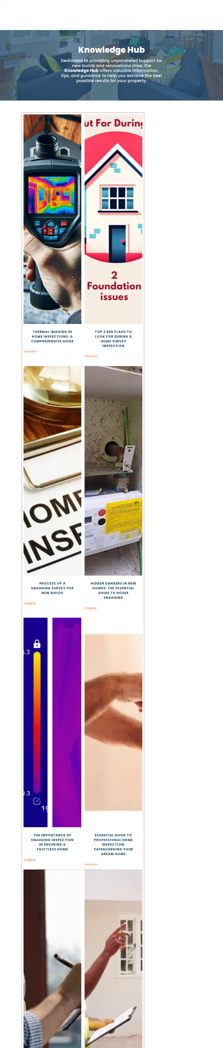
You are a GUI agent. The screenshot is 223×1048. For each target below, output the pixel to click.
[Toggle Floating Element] (211, 1039)
